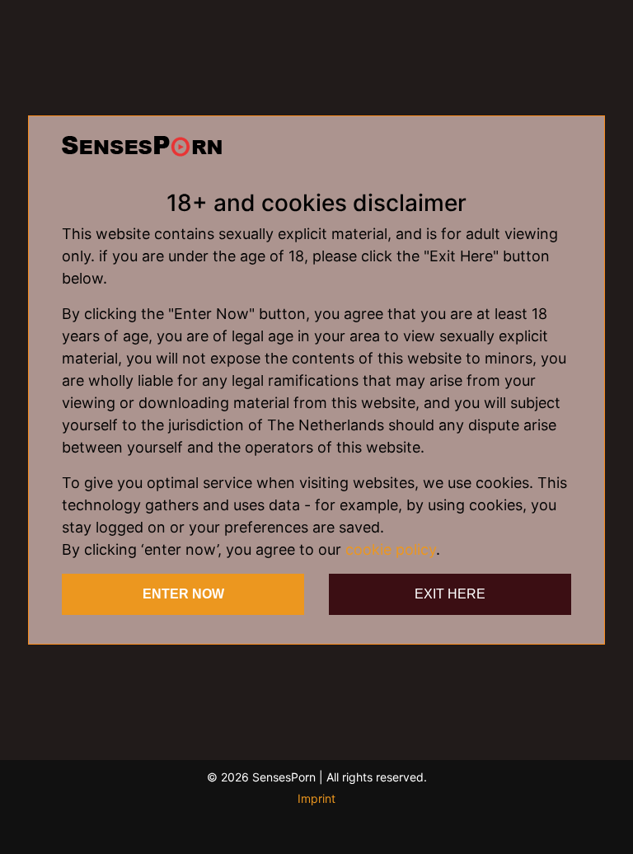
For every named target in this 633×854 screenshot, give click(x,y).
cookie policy (390, 549)
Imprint (316, 798)
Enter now (183, 594)
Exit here (450, 594)
